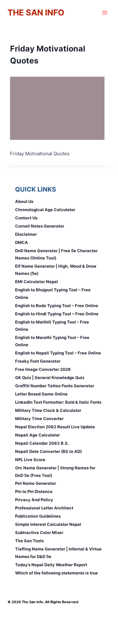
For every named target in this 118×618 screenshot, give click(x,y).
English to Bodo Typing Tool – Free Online (56, 305)
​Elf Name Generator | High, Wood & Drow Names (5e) (55, 270)
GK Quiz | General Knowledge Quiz (49, 377)
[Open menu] (104, 12)
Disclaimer (26, 234)
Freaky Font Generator (37, 361)
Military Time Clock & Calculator (48, 410)
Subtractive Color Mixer (39, 532)
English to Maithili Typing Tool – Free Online (52, 325)
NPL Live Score (30, 459)
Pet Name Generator (35, 483)
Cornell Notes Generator (39, 226)
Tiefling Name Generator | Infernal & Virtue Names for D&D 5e (58, 552)
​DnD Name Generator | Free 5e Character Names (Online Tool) (56, 254)
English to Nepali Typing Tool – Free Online (58, 352)
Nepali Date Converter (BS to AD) (48, 451)
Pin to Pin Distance (34, 491)
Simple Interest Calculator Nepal (48, 524)
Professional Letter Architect (44, 507)
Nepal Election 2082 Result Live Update (55, 426)
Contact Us (26, 217)
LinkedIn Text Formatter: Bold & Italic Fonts (58, 402)
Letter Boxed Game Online (41, 393)
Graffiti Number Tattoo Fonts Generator (54, 385)
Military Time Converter (39, 418)
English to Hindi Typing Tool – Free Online (56, 313)
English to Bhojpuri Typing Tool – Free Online (53, 293)
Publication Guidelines (38, 516)
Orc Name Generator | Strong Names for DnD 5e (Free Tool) (55, 471)
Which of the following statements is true (56, 572)
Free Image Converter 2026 (43, 369)
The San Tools (29, 540)
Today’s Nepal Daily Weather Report (51, 564)
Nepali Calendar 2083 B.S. (42, 443)
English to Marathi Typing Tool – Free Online (52, 341)
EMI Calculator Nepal (36, 281)
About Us (24, 201)
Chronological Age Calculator (45, 209)
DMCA (21, 242)
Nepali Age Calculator (37, 434)
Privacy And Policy (34, 499)
